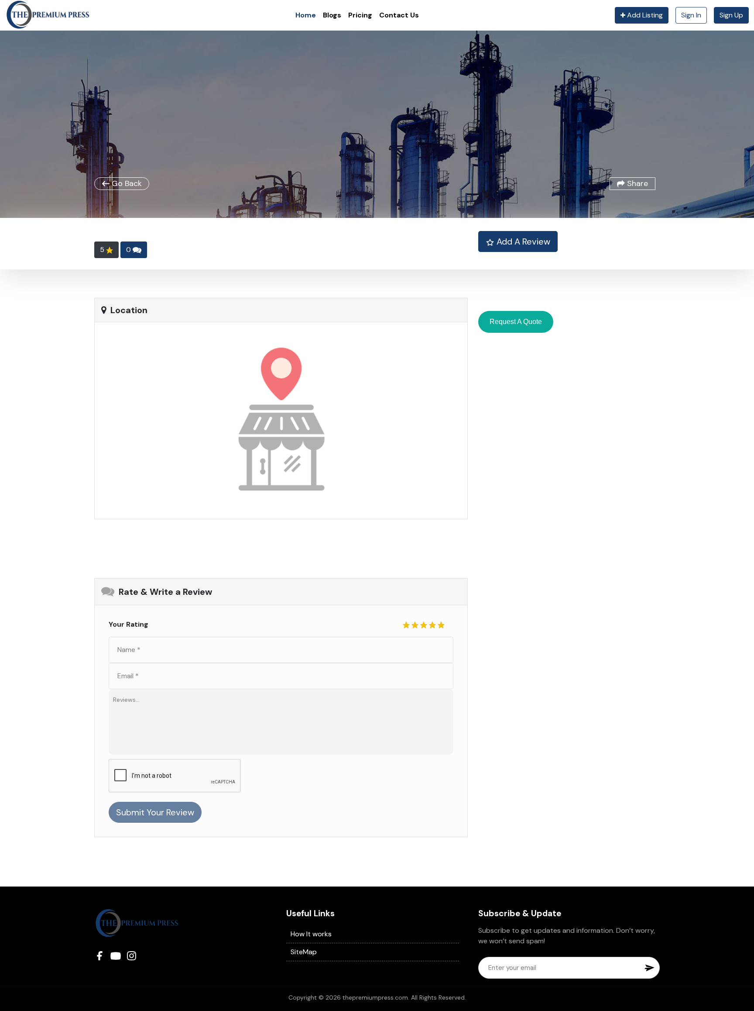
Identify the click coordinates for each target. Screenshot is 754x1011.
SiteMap (304, 951)
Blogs (332, 15)
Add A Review (522, 241)
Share (636, 183)
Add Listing (644, 15)
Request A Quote (516, 321)
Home (305, 15)
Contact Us (399, 15)
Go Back (126, 183)
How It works (311, 934)
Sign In (691, 15)
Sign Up (731, 15)
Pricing (360, 15)
